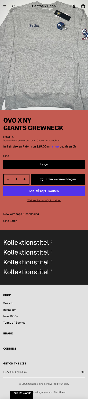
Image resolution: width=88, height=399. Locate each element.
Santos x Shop (36, 384)
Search (7, 303)
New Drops (10, 316)
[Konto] (74, 6)
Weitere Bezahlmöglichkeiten (44, 200)
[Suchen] (13, 6)
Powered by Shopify (57, 384)
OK (83, 372)
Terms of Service (14, 322)
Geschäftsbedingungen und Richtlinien (44, 392)
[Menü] (4, 6)
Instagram (9, 310)
